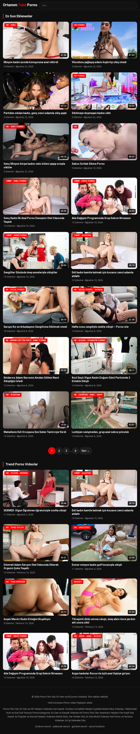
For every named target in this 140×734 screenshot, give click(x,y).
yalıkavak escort (61, 726)
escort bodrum (97, 726)
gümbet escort (79, 726)
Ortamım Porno (20, 5)
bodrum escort (43, 726)
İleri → (86, 450)
